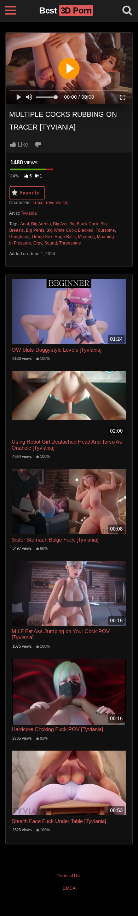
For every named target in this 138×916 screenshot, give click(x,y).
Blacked (85, 230)
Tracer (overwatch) (51, 202)
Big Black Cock (83, 223)
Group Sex (42, 236)
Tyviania (29, 213)
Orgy (37, 243)
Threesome (70, 243)
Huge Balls (65, 236)
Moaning (86, 236)
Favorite (29, 193)
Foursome (105, 230)
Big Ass (60, 223)
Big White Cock (61, 230)
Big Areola (41, 223)
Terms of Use (69, 875)
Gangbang (19, 236)
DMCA (69, 888)
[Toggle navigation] (10, 10)
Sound (50, 243)
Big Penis (35, 230)
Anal (24, 223)
